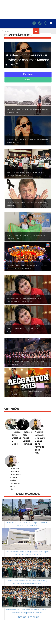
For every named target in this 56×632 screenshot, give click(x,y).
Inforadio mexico (28, 616)
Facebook (28, 74)
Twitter (28, 79)
